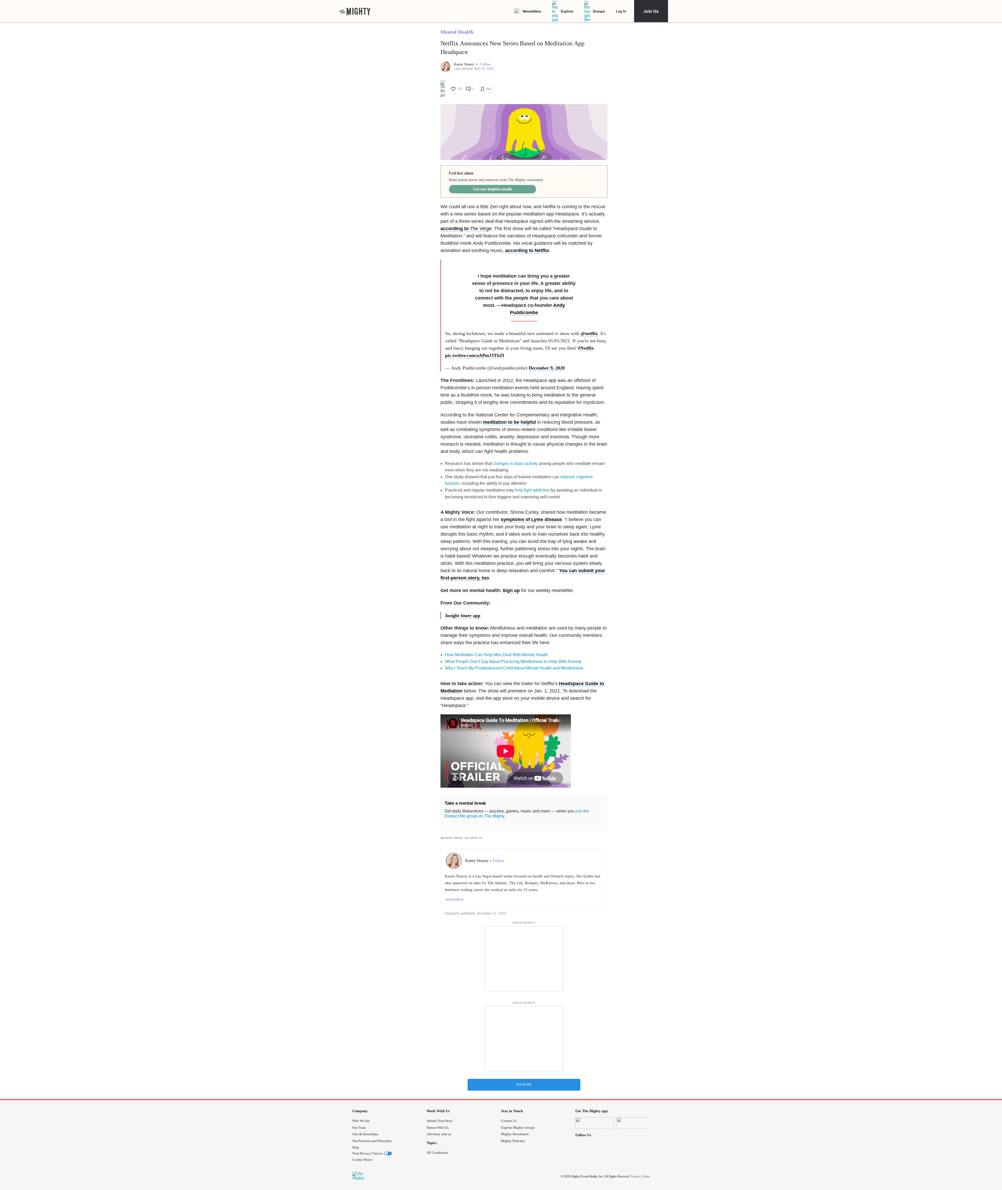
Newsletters (532, 11)
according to (466, 228)
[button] (485, 64)
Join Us (651, 11)
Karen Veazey (464, 64)
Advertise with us (439, 1134)
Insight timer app (462, 615)
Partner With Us (438, 1127)
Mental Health (456, 32)
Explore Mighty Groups (518, 1127)
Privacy (635, 1176)
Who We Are (361, 1121)
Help (355, 1147)
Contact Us (509, 1121)
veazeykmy (454, 899)
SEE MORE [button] (524, 1084)
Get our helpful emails (492, 189)
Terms (646, 1176)
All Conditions (437, 1153)
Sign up (511, 590)
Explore (567, 11)
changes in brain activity (515, 463)
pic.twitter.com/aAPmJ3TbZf (474, 355)
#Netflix (586, 348)
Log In (621, 11)
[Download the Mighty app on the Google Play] (636, 1123)
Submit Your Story (440, 1121)
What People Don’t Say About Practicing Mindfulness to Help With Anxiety (513, 661)
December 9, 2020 (547, 367)
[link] (355, 11)
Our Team (359, 1127)
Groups (599, 11)
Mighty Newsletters (515, 1134)
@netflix (589, 333)
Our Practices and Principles (372, 1141)
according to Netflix (527, 250)
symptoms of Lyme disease (531, 519)
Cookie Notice (362, 1160)
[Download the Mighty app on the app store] (595, 1123)
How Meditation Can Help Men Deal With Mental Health (496, 655)
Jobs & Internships (365, 1134)
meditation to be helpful (509, 422)
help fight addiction (532, 490)
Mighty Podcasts (513, 1141)
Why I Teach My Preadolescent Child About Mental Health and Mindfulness (514, 668)
